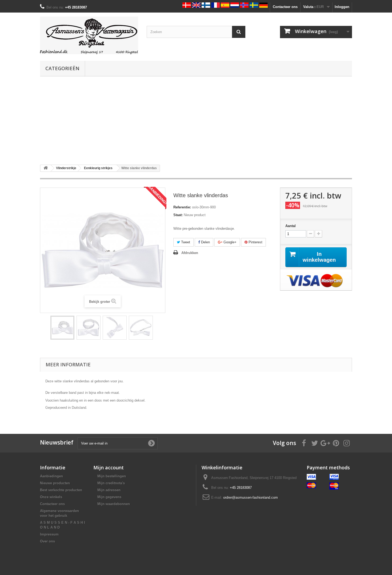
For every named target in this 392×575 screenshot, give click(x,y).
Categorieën (62, 68)
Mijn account (108, 467)
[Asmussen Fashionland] (89, 35)
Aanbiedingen (51, 476)
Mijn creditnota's (111, 483)
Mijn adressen (109, 490)
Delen (205, 242)
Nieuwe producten (55, 483)
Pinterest (254, 242)
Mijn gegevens (109, 497)
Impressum (49, 534)
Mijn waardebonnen (113, 504)
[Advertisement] (196, 120)
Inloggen (342, 7)
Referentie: (182, 207)
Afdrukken (189, 253)
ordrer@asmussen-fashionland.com (250, 497)
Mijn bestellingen (111, 476)
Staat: (178, 215)
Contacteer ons (285, 7)
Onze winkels (51, 497)
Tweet (185, 242)
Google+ (229, 242)
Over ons (47, 541)
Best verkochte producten (61, 490)
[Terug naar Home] (46, 168)
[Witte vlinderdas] (62, 327)
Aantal (290, 226)
